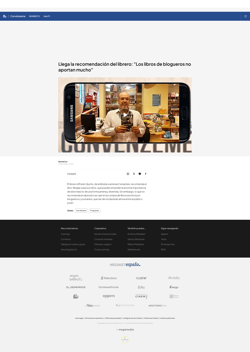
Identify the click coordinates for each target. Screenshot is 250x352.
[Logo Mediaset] (125, 266)
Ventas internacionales (105, 234)
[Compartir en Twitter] (134, 174)
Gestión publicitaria (167, 318)
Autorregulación (69, 249)
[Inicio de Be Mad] (5, 16)
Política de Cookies (151, 318)
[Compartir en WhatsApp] (128, 174)
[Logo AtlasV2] (92, 305)
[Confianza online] (125, 342)
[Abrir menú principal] (245, 16)
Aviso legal (79, 318)
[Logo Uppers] (108, 296)
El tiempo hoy (168, 244)
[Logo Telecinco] (109, 278)
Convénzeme (17, 16)
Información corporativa (94, 318)
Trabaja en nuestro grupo (73, 244)
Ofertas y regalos (102, 244)
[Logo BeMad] (76, 296)
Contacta (65, 239)
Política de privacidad (113, 318)
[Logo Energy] (174, 287)
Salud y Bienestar (136, 239)
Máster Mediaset (136, 244)
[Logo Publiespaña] (125, 305)
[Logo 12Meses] (174, 296)
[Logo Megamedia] (126, 330)
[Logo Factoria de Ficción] (109, 287)
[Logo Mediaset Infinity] (76, 278)
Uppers (164, 234)
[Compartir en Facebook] (145, 174)
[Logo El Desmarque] (76, 287)
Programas (94, 210)
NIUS (163, 249)
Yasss (163, 239)
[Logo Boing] (141, 287)
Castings (65, 234)
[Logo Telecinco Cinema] (141, 296)
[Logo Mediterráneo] (158, 305)
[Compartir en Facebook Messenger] (140, 174)
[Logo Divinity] (174, 278)
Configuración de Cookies (132, 318)
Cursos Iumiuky (101, 249)
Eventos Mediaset (136, 234)
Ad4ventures (134, 249)
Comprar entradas (103, 239)
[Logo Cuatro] (141, 278)
